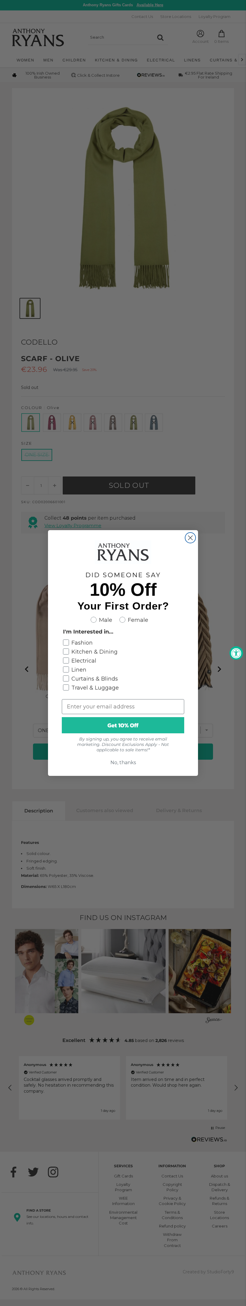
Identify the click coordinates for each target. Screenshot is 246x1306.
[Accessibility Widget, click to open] (236, 653)
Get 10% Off (123, 725)
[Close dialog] (190, 538)
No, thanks (123, 762)
